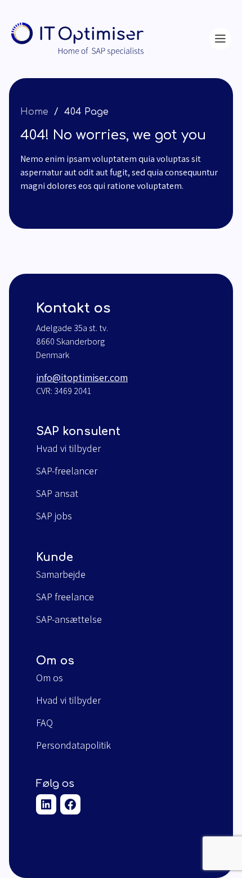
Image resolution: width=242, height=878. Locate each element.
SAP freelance (65, 597)
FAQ (44, 722)
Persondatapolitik (73, 745)
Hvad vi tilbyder (68, 448)
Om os (49, 678)
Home (34, 112)
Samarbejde (61, 574)
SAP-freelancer (66, 471)
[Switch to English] (186, 42)
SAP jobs (54, 516)
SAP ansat (57, 493)
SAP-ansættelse (69, 619)
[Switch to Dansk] (186, 36)
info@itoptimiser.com (82, 377)
